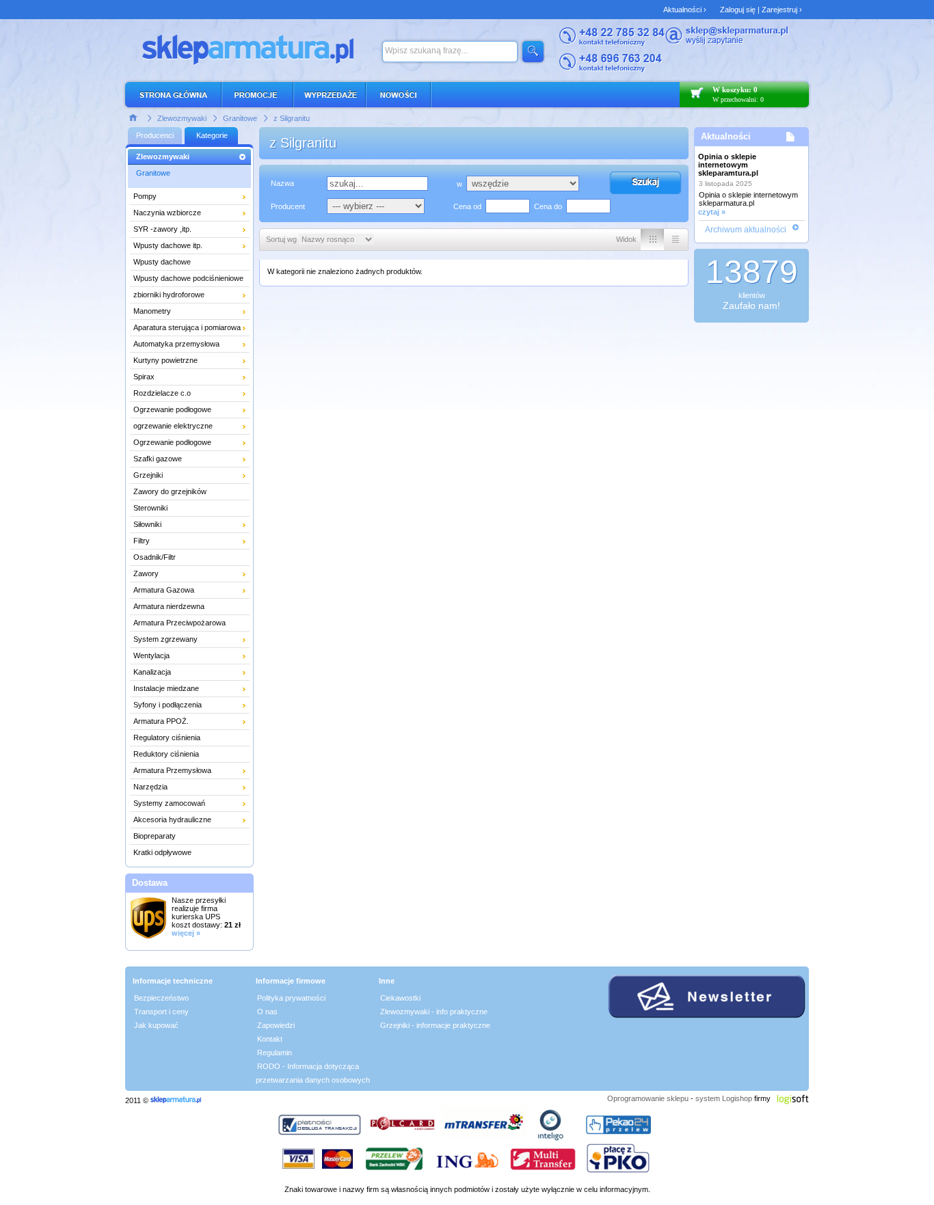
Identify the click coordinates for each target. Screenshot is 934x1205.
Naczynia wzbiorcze (167, 212)
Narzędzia (150, 787)
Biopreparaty (154, 836)
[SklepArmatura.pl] (175, 1100)
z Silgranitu (291, 118)
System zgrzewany (165, 639)
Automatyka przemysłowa (176, 344)
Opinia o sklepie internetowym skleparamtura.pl (728, 164)
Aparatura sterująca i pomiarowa (187, 327)
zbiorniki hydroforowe (168, 294)
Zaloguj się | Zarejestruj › (761, 9)
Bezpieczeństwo (161, 998)
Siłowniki (147, 524)
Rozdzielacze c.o (162, 393)
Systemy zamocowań (169, 803)
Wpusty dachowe (162, 262)
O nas (267, 1011)
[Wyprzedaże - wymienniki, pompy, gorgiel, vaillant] (330, 94)
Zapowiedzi (276, 1025)
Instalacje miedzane (166, 688)
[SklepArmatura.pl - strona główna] (177, 94)
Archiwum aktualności (745, 229)
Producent (288, 206)
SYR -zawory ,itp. (162, 229)
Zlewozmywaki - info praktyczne (434, 1011)
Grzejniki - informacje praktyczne (435, 1025)
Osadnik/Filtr (154, 557)
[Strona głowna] (133, 117)
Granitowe (240, 118)
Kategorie (212, 135)
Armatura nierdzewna (168, 606)
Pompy (145, 196)
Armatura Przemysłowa (172, 770)
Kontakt (269, 1039)
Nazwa (282, 183)
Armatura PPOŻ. (161, 721)
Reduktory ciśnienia (166, 754)
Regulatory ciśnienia (166, 737)
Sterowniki (150, 508)
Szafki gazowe (157, 459)
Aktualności (726, 136)
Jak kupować (156, 1025)
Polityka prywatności (291, 998)
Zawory (146, 573)
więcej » (186, 933)
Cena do (548, 206)
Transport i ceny (161, 1011)
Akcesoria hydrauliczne (172, 819)
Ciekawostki (400, 998)
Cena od (467, 206)
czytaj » (711, 212)
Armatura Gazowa (163, 590)
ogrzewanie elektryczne (173, 426)
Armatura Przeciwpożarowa (179, 623)
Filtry (141, 541)
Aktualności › (684, 9)
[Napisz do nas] (726, 42)
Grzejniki (148, 475)
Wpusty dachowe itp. (167, 245)
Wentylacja (151, 655)
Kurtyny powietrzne (165, 360)
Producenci (155, 135)
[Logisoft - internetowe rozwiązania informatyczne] (793, 1098)
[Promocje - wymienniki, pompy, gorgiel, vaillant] (258, 94)
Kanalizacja (152, 672)
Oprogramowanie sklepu (648, 1098)
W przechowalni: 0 (738, 99)
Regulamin (274, 1052)
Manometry (152, 311)
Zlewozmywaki (181, 118)
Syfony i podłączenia (167, 705)
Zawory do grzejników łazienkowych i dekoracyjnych (183, 493)
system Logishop (723, 1098)
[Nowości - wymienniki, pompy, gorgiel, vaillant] (398, 94)
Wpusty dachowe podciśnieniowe (188, 278)
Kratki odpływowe (162, 852)
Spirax (144, 377)
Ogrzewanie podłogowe (172, 409)
